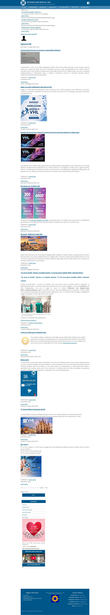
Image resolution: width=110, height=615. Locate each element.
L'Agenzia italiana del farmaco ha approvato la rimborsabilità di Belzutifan (40, 50)
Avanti (42, 488)
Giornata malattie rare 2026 (39, 220)
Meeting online (25, 360)
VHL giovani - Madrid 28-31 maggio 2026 (31, 234)
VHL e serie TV (24, 444)
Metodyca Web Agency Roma (35, 611)
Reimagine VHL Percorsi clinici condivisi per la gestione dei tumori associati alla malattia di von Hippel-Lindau (50, 132)
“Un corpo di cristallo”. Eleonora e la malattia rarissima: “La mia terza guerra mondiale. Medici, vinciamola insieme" (52, 273)
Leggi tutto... (24, 82)
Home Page (32, 77)
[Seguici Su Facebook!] (88, 3)
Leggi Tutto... (25, 16)
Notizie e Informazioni (35, 323)
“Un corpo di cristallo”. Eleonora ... (31, 12)
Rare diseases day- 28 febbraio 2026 (30, 186)
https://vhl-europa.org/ (70, 343)
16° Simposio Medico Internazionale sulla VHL (33, 409)
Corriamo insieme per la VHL (29, 19)
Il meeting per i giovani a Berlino (31, 27)
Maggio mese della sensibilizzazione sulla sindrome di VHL (36, 87)
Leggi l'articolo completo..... (29, 320)
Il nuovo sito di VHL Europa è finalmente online (33, 332)
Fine (46, 488)
